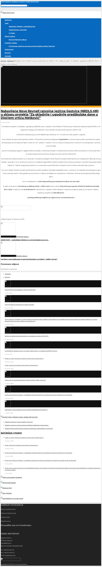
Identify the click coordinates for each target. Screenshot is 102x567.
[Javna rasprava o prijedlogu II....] (8, 315)
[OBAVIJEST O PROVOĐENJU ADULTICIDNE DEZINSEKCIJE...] (8, 406)
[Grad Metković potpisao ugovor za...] (8, 347)
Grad (6, 23)
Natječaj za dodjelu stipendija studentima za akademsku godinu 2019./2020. (27, 336)
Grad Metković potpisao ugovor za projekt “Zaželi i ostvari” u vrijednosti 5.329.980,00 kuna (31, 351)
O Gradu (12, 33)
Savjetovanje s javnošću (18, 30)
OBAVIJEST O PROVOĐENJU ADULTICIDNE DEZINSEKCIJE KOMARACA (26, 410)
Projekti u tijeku (11, 43)
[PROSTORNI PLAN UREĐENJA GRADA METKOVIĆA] (8, 286)
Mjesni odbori (10, 36)
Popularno (8, 274)
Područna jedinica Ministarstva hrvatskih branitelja (19, 304)
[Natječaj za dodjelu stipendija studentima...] (8, 332)
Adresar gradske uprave (8, 509)
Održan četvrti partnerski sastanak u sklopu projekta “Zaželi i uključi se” (25, 380)
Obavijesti (10, 61)
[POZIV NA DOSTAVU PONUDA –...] (8, 391)
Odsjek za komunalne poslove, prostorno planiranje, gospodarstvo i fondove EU (29, 428)
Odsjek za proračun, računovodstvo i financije (19, 422)
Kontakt (8, 56)
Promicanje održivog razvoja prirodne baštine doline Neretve (32, 46)
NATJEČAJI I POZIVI (11, 433)
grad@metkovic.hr (10, 555)
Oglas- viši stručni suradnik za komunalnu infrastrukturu (21, 365)
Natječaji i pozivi (5, 521)
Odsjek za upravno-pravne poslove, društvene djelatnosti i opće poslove (26, 425)
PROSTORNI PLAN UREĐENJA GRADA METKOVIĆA (20, 290)
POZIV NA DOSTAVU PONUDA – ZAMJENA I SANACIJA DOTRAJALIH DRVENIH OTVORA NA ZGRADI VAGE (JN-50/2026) (40, 460)
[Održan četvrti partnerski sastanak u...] (8, 376)
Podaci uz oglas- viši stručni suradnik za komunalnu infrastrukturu (24, 358)
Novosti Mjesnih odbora (18, 40)
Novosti (8, 53)
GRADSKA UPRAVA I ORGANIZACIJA (22, 26)
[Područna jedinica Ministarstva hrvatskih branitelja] (8, 300)
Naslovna (8, 20)
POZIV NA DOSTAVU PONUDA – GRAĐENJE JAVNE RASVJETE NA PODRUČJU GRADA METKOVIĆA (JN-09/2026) (38, 395)
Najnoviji (7, 277)
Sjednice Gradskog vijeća (8, 513)
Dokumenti (9, 49)
